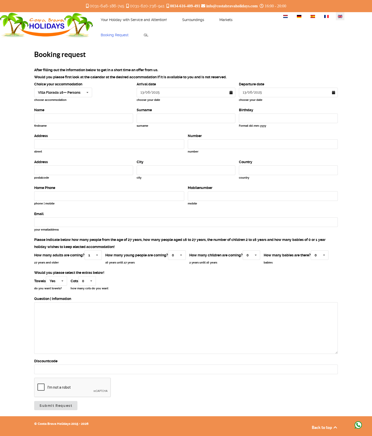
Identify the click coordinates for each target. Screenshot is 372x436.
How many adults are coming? (59, 255)
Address (41, 136)
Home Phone (44, 188)
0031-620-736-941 (147, 6)
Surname (144, 110)
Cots (74, 281)
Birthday (246, 110)
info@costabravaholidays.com (232, 6)
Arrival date (146, 84)
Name (39, 110)
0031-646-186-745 (107, 6)
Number (195, 136)
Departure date (251, 84)
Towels (40, 281)
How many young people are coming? (136, 255)
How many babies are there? (287, 255)
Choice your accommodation (58, 84)
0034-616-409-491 (185, 6)
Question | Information (52, 299)
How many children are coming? (216, 255)
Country (245, 162)
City (140, 162)
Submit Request (55, 406)
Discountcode (45, 361)
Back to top (322, 427)
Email (39, 214)
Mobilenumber (200, 188)
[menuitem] (134, 19)
